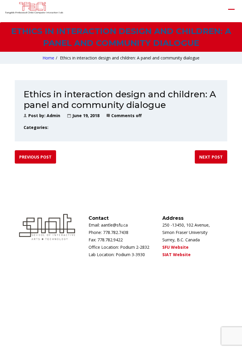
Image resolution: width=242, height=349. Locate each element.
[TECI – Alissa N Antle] (34, 9)
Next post (211, 157)
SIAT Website (176, 254)
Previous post (35, 157)
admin (53, 115)
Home (48, 58)
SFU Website (175, 247)
